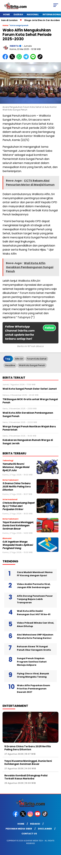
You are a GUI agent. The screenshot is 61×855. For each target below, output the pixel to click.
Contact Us (29, 833)
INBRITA (14, 45)
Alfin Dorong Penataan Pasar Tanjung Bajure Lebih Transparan (35, 599)
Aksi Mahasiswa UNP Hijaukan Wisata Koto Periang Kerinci (35, 636)
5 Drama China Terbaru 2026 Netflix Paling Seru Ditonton (17, 487)
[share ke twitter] (12, 58)
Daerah (18, 14)
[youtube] (38, 816)
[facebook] (16, 816)
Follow (49, 328)
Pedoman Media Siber (19, 828)
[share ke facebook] (6, 58)
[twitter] (23, 816)
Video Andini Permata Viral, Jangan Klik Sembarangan (33, 585)
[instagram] (30, 816)
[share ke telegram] (26, 58)
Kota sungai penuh (19, 25)
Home (6, 14)
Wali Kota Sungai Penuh (32, 365)
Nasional (33, 14)
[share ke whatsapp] (19, 58)
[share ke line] (33, 58)
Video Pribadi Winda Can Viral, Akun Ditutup (35, 624)
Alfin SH (19, 358)
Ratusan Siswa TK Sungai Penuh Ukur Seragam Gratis (34, 648)
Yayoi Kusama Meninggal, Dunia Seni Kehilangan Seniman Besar (18, 526)
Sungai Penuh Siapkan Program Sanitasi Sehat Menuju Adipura (32, 662)
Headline (10, 365)
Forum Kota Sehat (36, 358)
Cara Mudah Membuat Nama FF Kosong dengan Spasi (35, 574)
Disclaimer (45, 828)
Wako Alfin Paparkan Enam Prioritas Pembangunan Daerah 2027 (33, 689)
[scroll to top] (56, 835)
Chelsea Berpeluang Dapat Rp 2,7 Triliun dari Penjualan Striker (19, 506)
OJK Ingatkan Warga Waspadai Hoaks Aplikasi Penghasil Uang (18, 545)
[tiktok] (45, 816)
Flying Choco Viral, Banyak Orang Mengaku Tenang (33, 675)
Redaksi (35, 823)
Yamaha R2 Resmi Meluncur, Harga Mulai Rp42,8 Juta (16, 467)
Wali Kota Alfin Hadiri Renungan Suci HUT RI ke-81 (33, 612)
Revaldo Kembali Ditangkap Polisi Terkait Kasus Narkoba (25, 777)
